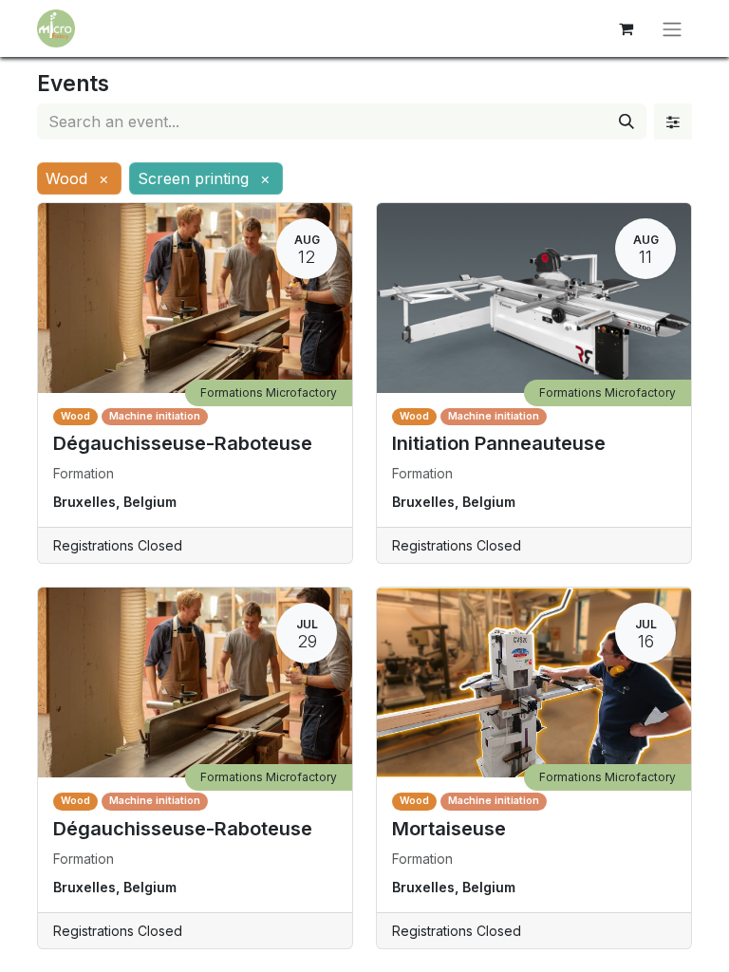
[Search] (626, 121)
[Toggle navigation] (672, 28)
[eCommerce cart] (626, 28)
